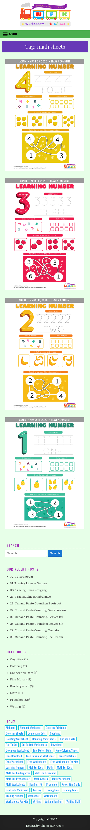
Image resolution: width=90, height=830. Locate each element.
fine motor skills (42, 750)
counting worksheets (44, 739)
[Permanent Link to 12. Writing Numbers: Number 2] (44, 354)
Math (29, 69)
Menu (13, 34)
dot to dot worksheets (34, 744)
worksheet (34, 796)
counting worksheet (17, 739)
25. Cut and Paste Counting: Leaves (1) (36, 623)
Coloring (16, 666)
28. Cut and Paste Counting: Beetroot (35, 603)
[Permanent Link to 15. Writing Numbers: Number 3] (44, 234)
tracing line (52, 790)
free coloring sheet (67, 750)
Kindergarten (19, 686)
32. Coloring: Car (21, 576)
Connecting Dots (21, 673)
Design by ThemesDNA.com (45, 825)
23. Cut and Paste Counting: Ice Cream (36, 637)
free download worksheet (40, 756)
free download (14, 756)
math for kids (64, 767)
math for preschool (45, 773)
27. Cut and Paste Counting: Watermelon (38, 610)
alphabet (10, 727)
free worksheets (37, 761)
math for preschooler (18, 779)
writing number (53, 801)
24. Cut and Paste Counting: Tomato (34, 630)
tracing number (14, 796)
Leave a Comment (60, 61)
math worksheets (15, 784)
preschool (51, 784)
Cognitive (17, 659)
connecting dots (37, 733)
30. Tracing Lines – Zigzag (28, 590)
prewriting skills (71, 784)
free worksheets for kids (64, 761)
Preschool (43, 69)
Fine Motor (18, 679)
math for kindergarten (18, 773)
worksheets (50, 796)
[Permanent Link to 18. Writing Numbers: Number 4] (44, 115)
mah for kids (36, 767)
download (56, 744)
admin (22, 61)
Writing (59, 69)
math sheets (41, 779)
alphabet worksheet (31, 727)
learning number (15, 767)
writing (37, 801)
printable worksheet (17, 790)
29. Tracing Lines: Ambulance (30, 596)
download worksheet (17, 750)
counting (55, 733)
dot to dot (11, 744)
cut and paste (67, 739)
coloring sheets (14, 733)
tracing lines (70, 790)
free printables (67, 756)
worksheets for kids (17, 801)
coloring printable (56, 727)
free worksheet (14, 761)
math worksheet (61, 779)
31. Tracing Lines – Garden (28, 583)
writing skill (73, 801)
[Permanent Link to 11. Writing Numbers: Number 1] (44, 473)
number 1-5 (35, 784)
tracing (37, 790)
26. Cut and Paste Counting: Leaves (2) (36, 617)
